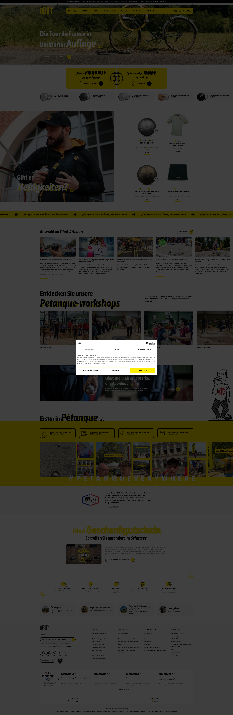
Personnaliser (115, 370)
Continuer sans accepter (90, 370)
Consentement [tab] (89, 349)
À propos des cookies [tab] (144, 349)
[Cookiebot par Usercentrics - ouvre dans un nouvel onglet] (147, 343)
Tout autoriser (143, 370)
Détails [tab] (116, 349)
